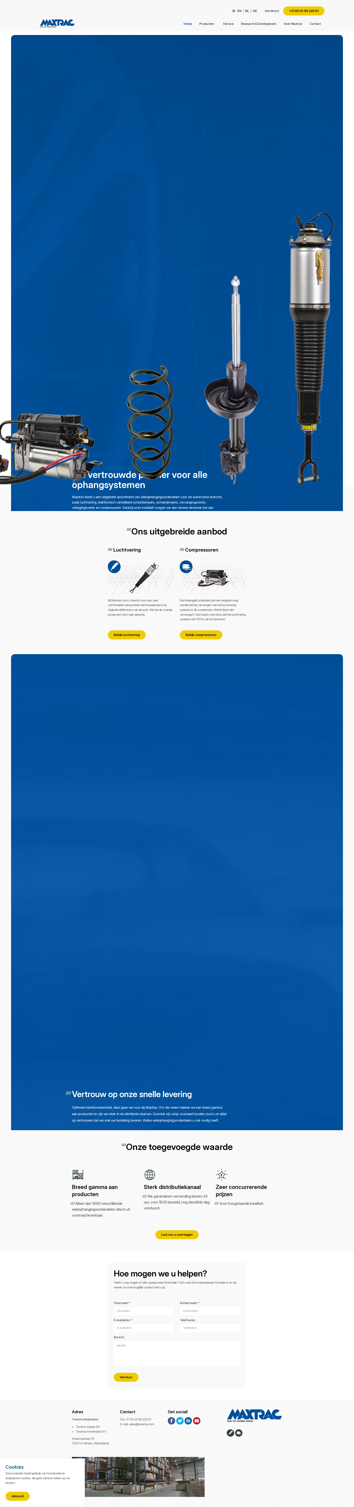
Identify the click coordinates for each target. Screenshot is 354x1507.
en (239, 11)
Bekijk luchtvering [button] (127, 635)
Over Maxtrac (293, 24)
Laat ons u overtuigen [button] (177, 1234)
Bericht (119, 1337)
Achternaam (189, 1303)
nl (247, 11)
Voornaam (122, 1303)
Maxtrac (57, 24)
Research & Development (258, 24)
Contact (315, 24)
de (255, 11)
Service (228, 24)
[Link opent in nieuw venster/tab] (171, 1420)
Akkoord (17, 1496)
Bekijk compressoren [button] (201, 635)
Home (188, 24)
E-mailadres (123, 1320)
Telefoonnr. (188, 1320)
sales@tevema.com (141, 1424)
